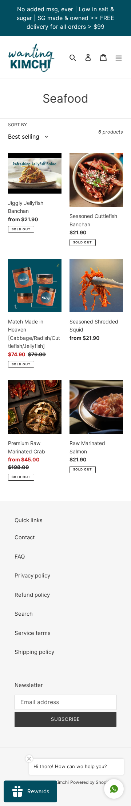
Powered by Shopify (90, 782)
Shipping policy (34, 651)
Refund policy (32, 594)
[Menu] (118, 57)
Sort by (17, 124)
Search (24, 613)
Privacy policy (32, 575)
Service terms (33, 633)
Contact (25, 537)
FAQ (20, 556)
